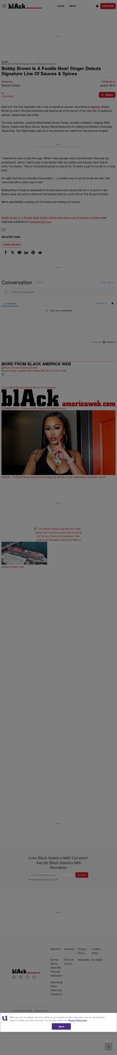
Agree (61, 1026)
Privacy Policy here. (77, 1020)
